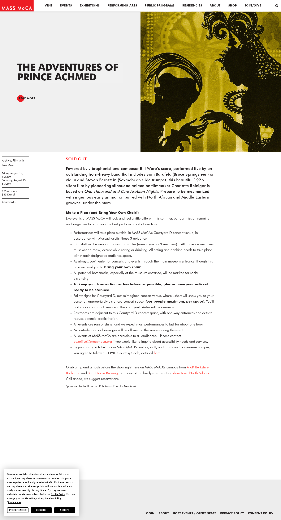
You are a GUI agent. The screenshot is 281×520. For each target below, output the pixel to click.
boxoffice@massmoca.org (93, 341)
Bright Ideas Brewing (103, 373)
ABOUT (163, 513)
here (157, 353)
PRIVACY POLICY (232, 513)
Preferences (18, 510)
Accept (65, 510)
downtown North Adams (191, 373)
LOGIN (149, 513)
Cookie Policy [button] (58, 494)
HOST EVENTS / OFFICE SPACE (194, 513)
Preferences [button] (14, 502)
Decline (41, 510)
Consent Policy (260, 513)
